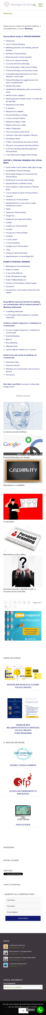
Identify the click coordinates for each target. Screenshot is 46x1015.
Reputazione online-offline (15, 104)
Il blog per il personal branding (16, 253)
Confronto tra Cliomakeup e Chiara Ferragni (21, 283)
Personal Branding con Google (16, 115)
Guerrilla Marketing (12, 336)
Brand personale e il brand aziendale (19, 57)
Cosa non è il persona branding (17, 60)
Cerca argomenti (9, 983)
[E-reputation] (23, 507)
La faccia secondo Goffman (15, 118)
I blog (8, 249)
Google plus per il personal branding (18, 219)
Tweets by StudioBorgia (11, 884)
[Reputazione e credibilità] (23, 471)
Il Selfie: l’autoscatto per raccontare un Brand (22, 142)
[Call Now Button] (40, 1009)
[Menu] (39, 5)
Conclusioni (10, 286)
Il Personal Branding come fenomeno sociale (22, 70)
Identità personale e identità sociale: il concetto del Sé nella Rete (19, 590)
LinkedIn (9, 222)
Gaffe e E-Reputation (13, 128)
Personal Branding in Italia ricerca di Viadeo (21, 67)
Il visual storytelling (13, 243)
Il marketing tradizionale (14, 311)
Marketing (7, 13)
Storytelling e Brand (13, 138)
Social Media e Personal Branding (18, 170)
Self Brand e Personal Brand (16, 53)
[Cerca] (33, 5)
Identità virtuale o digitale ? (15, 95)
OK (23, 1011)
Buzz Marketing (11, 342)
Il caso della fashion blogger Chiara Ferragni (21, 155)
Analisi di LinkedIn (12, 269)
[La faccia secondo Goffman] (23, 416)
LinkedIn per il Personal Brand (16, 226)
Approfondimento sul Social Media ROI (19, 256)
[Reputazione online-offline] (23, 538)
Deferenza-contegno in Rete (16, 121)
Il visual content (11, 239)
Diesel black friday (12, 362)
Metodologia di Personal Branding (18, 266)
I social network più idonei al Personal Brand (21, 193)
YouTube (9, 229)
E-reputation (10, 108)
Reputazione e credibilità (14, 111)
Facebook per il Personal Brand (17, 199)
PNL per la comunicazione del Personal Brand (22, 145)
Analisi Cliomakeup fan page (16, 276)
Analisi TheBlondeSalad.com (16, 280)
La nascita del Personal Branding (17, 63)
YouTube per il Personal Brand (16, 232)
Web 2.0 (9, 339)
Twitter (8, 209)
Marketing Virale (11, 346)
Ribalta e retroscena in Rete (16, 125)
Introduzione (10, 41)
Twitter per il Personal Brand (16, 212)
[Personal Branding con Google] (23, 445)
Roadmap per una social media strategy (20, 180)
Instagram (9, 236)
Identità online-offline (13, 86)
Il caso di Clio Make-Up (14, 273)
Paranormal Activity (13, 365)
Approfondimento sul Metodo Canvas (19, 183)
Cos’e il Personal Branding (15, 44)
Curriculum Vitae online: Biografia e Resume (21, 135)
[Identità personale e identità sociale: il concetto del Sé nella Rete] (23, 571)
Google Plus (10, 215)
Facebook (9, 196)
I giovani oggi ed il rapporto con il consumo (21, 349)
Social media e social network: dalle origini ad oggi (24, 167)
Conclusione (10, 375)
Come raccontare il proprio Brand (17, 132)
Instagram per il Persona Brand (17, 246)
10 (5, 607)
